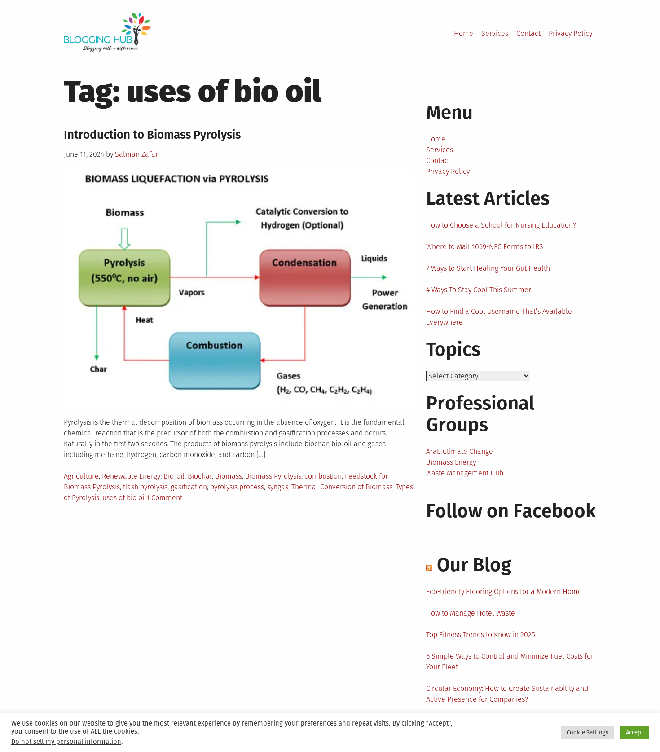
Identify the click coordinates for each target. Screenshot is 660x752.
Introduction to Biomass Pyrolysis (152, 135)
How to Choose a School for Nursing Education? (501, 225)
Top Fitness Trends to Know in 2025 (480, 634)
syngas (277, 487)
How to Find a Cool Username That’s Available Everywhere (499, 316)
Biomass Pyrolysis (273, 476)
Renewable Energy (131, 476)
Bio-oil (174, 476)
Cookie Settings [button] (587, 732)
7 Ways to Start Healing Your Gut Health (488, 268)
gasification (189, 487)
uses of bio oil (124, 497)
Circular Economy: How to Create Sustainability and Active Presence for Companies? (507, 694)
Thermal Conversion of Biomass (341, 487)
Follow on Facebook (511, 511)
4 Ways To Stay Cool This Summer (478, 290)
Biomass (228, 476)
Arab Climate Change (459, 451)
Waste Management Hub (464, 473)
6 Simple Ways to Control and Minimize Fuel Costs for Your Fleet (510, 661)
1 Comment (164, 497)
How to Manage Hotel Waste (470, 613)
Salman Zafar (136, 154)
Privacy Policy (570, 33)
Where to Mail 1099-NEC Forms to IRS (484, 246)
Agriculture (81, 476)
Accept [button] (634, 732)
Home (463, 33)
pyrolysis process (237, 487)
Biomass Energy (451, 462)
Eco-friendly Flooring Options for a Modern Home (504, 591)
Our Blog (474, 565)
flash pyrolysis (145, 487)
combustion (323, 476)
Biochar (200, 476)
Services (494, 33)
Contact (528, 33)
